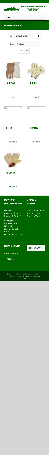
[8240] (13, 160)
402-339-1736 (15, 234)
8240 (10, 173)
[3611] (13, 115)
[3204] (13, 70)
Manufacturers (13, 253)
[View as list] (26, 50)
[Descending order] (38, 36)
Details (14, 97)
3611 (10, 128)
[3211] (36, 70)
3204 (10, 83)
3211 (33, 83)
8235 (33, 128)
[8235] (36, 115)
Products (10, 259)
